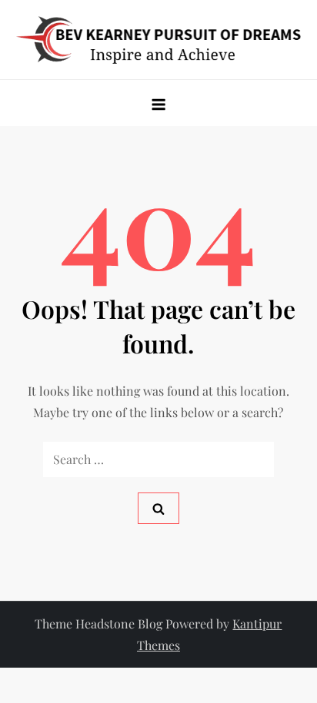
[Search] (158, 508)
